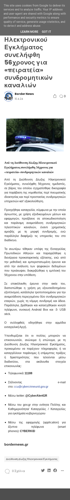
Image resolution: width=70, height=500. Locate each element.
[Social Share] (55, 96)
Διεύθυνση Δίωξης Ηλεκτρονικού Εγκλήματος (31, 459)
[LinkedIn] (49, 471)
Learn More (29, 31)
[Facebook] (55, 471)
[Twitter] (43, 471)
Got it (46, 31)
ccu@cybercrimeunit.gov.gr (31, 386)
